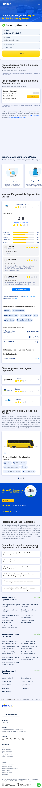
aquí (15, 298)
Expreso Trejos (25, 685)
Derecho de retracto (7, 766)
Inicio (2, 699)
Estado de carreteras (7, 751)
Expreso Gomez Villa (27, 681)
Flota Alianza (25, 688)
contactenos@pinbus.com (17, 117)
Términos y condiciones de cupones (11, 753)
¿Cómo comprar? (6, 749)
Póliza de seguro (6, 770)
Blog (3, 747)
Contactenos (5, 774)
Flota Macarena (6, 692)
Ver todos (37, 597)
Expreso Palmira (6, 685)
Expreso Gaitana (26, 678)
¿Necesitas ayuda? (11, 714)
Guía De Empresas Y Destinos (13, 699)
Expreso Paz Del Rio (30, 297)
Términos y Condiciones (8, 765)
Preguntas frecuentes (7, 755)
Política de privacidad (7, 756)
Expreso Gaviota (7, 681)
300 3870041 (34, 115)
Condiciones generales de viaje (10, 768)
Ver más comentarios (21, 289)
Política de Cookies (7, 772)
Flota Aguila (5, 688)
